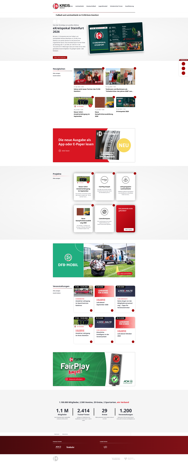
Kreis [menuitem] (71, 6)
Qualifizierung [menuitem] (129, 6)
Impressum (56, 434)
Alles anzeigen (56, 73)
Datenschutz (65, 434)
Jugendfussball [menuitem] (103, 6)
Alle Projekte (128, 229)
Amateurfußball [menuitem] (91, 6)
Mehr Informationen (60, 57)
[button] (185, 39)
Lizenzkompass (104, 219)
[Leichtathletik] (183, 68)
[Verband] (183, 73)
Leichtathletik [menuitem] (79, 6)
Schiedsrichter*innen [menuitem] (116, 6)
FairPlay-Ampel (104, 187)
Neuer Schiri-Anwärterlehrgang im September (82, 114)
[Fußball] (183, 64)
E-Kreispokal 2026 (122, 111)
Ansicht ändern (57, 75)
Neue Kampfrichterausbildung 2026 (104, 114)
